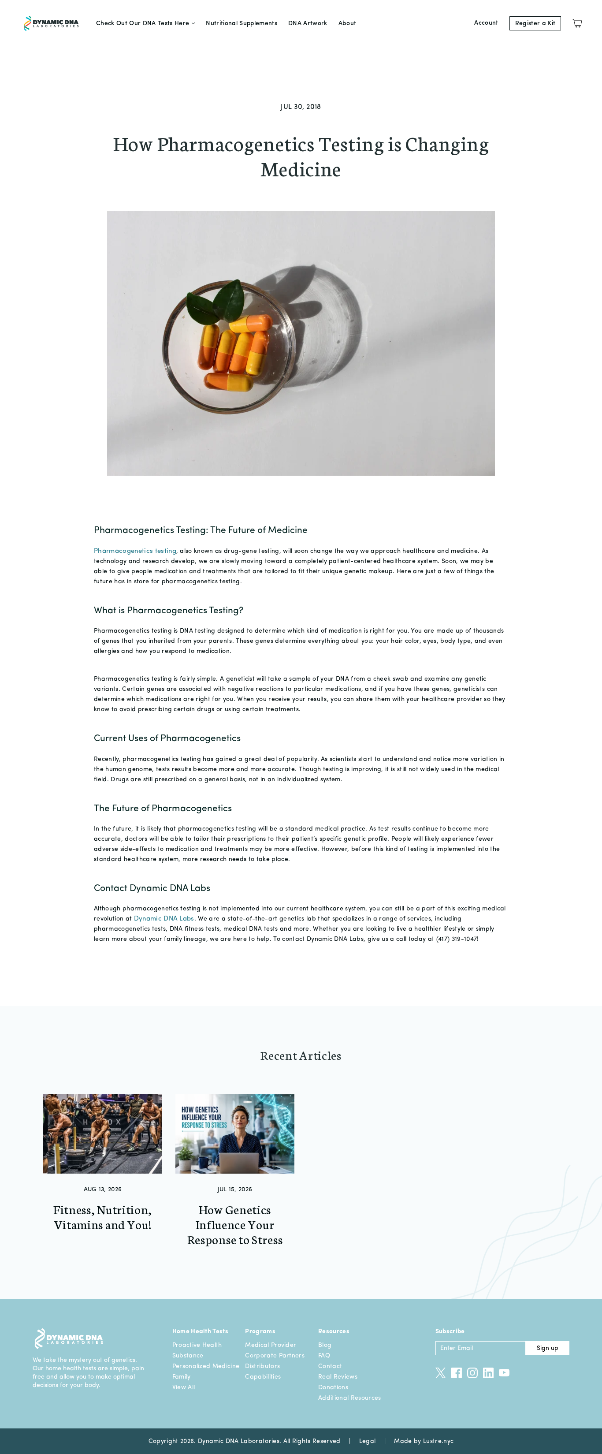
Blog (324, 1345)
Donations (333, 1387)
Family (181, 1377)
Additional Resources (349, 1398)
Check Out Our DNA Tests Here (142, 23)
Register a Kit (535, 23)
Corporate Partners (275, 1356)
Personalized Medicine (206, 1366)
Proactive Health (197, 1345)
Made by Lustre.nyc (423, 1441)
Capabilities (263, 1377)
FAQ (324, 1356)
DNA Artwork (307, 23)
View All (183, 1387)
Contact (330, 1366)
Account (486, 23)
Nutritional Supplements (241, 23)
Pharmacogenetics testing (135, 551)
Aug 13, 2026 (103, 1189)
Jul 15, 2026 (235, 1189)
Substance (188, 1356)
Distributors (262, 1366)
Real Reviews (337, 1377)
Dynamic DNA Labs (164, 919)
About (347, 23)
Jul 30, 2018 (301, 107)
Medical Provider (270, 1345)
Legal (367, 1441)
